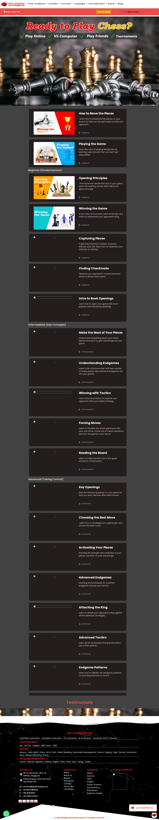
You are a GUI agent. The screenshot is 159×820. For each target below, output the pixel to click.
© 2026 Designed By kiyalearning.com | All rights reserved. (79, 818)
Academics (39, 3)
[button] (41, 4)
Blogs (120, 3)
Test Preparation (96, 3)
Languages (79, 3)
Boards (111, 3)
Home (30, 3)
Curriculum (66, 3)
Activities (53, 3)
